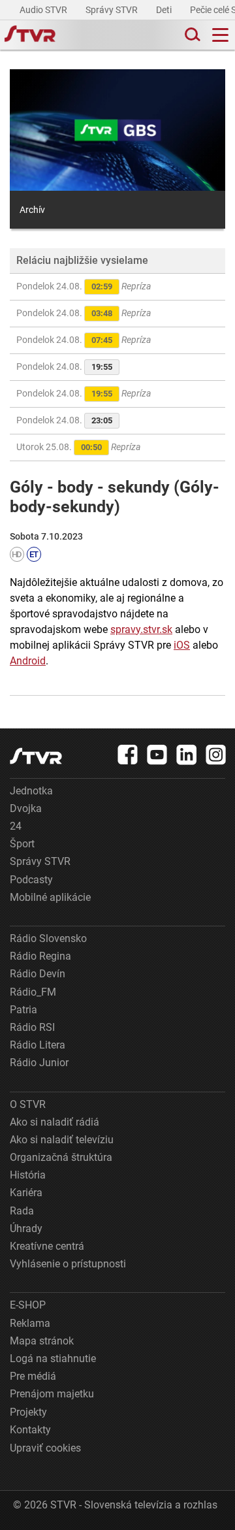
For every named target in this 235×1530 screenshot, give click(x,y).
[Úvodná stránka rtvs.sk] (30, 35)
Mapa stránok (42, 1341)
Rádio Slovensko (48, 938)
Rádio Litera (37, 1045)
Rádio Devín (37, 974)
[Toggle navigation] (220, 35)
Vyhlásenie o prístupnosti (68, 1264)
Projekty (28, 1412)
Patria (23, 1009)
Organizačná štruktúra (61, 1157)
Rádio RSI (32, 1027)
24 (16, 826)
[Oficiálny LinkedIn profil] (187, 754)
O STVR (28, 1104)
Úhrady (26, 1228)
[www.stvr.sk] (36, 756)
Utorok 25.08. (78, 447)
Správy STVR (113, 10)
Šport (22, 844)
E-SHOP (28, 1305)
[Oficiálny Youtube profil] (157, 754)
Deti (165, 10)
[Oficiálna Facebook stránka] (128, 754)
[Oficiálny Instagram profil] (216, 754)
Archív (32, 209)
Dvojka (26, 808)
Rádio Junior (39, 1062)
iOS (182, 645)
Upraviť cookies (45, 1448)
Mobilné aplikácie (50, 897)
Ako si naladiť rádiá (54, 1122)
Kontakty (30, 1430)
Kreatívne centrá (47, 1246)
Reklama (30, 1323)
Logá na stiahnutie (53, 1358)
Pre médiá (33, 1376)
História (28, 1175)
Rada (22, 1211)
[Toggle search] (191, 35)
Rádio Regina (40, 956)
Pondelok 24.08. (83, 286)
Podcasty (31, 879)
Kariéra (26, 1192)
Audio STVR (44, 10)
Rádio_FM (33, 992)
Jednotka (31, 791)
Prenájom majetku (52, 1394)
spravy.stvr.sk (141, 629)
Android (28, 661)
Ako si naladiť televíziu (62, 1139)
